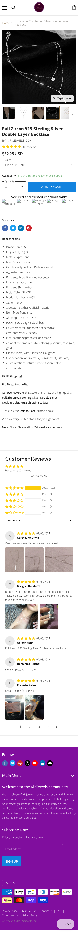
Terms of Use (29, 911)
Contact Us (46, 911)
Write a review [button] (39, 476)
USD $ (7, 883)
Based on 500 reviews (18, 470)
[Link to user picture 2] (34, 559)
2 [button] (30, 727)
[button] (12, 147)
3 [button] (39, 727)
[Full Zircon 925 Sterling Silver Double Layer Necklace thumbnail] (9, 112)
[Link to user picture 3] (61, 559)
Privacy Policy (9, 911)
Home (6, 23)
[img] (26, 533)
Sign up (11, 861)
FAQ (59, 911)
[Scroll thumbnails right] (72, 113)
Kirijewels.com (19, 140)
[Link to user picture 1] (14, 559)
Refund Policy (29, 915)
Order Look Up (10, 915)
